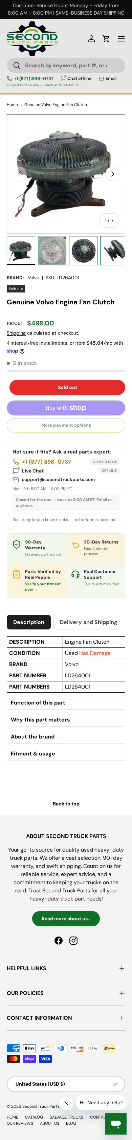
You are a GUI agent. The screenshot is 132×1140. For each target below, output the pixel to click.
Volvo (33, 277)
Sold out (67, 387)
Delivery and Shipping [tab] (88, 622)
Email (111, 78)
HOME (12, 1117)
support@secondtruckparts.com (58, 479)
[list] (66, 174)
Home (12, 105)
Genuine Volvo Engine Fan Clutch (55, 105)
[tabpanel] (66, 700)
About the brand (32, 736)
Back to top (66, 804)
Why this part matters (40, 719)
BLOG (71, 1123)
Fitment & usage (33, 753)
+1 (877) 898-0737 (33, 79)
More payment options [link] (66, 425)
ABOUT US (49, 1123)
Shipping (16, 333)
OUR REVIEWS (20, 1123)
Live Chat (69, 471)
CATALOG (34, 1117)
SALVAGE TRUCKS (66, 1117)
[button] (106, 38)
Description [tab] (28, 622)
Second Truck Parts (41, 1106)
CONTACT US (102, 1117)
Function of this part (38, 702)
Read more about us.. (66, 918)
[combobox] (66, 65)
